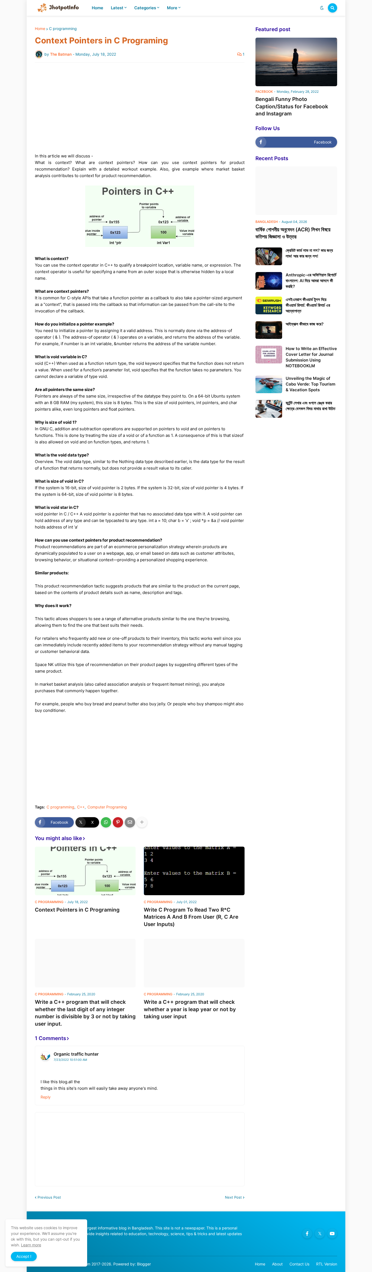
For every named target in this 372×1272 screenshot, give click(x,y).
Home (40, 29)
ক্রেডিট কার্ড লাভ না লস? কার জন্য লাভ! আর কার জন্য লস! (309, 253)
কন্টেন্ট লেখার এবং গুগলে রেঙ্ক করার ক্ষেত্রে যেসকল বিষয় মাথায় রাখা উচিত (310, 405)
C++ (81, 807)
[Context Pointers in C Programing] (85, 871)
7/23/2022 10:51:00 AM (70, 1060)
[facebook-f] (307, 1233)
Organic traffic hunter (76, 1054)
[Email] (130, 822)
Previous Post (49, 1197)
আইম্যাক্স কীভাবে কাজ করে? (305, 324)
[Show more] (142, 822)
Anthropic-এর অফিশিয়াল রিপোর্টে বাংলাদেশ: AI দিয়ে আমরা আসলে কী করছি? (311, 280)
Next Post (233, 1197)
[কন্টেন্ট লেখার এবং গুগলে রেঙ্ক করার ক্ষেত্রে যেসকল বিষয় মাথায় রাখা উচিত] (268, 409)
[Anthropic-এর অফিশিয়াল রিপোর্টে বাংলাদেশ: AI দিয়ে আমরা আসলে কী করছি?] (268, 281)
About (277, 1264)
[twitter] (320, 1233)
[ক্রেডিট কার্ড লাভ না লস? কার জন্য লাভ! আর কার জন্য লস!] (268, 256)
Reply (46, 1097)
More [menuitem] (172, 7)
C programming (63, 29)
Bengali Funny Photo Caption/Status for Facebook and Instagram (291, 106)
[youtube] (332, 1233)
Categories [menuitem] (145, 7)
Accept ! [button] (23, 1256)
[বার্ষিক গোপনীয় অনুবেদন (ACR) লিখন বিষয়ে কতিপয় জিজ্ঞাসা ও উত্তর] (296, 190)
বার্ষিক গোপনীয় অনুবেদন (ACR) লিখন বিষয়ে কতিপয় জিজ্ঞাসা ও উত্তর (292, 233)
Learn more (31, 1245)
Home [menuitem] (97, 7)
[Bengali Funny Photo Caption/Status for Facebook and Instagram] (296, 62)
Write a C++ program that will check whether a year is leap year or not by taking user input (190, 1009)
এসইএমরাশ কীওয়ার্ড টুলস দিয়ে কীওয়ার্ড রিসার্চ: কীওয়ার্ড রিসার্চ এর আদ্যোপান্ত (308, 305)
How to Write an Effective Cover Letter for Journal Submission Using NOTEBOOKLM (311, 357)
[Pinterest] (118, 822)
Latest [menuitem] (117, 7)
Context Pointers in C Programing (77, 910)
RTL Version (326, 1264)
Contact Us (299, 1264)
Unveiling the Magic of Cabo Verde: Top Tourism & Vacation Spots (310, 384)
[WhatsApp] (106, 822)
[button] (322, 8)
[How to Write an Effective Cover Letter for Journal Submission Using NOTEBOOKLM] (268, 354)
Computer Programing (107, 807)
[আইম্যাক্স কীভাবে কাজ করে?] (268, 330)
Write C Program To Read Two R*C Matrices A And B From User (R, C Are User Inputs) (191, 917)
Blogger (144, 1264)
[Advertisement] (140, 108)
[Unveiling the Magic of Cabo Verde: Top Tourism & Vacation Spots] (268, 384)
